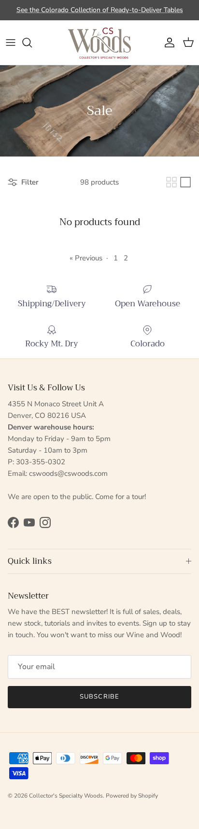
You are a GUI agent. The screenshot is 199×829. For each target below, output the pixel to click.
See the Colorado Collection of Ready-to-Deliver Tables (99, 9)
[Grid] (171, 182)
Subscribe (99, 696)
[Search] (32, 42)
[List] (185, 182)
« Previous (86, 258)
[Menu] (10, 42)
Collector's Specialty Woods (66, 796)
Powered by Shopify (132, 796)
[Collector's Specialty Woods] (99, 42)
